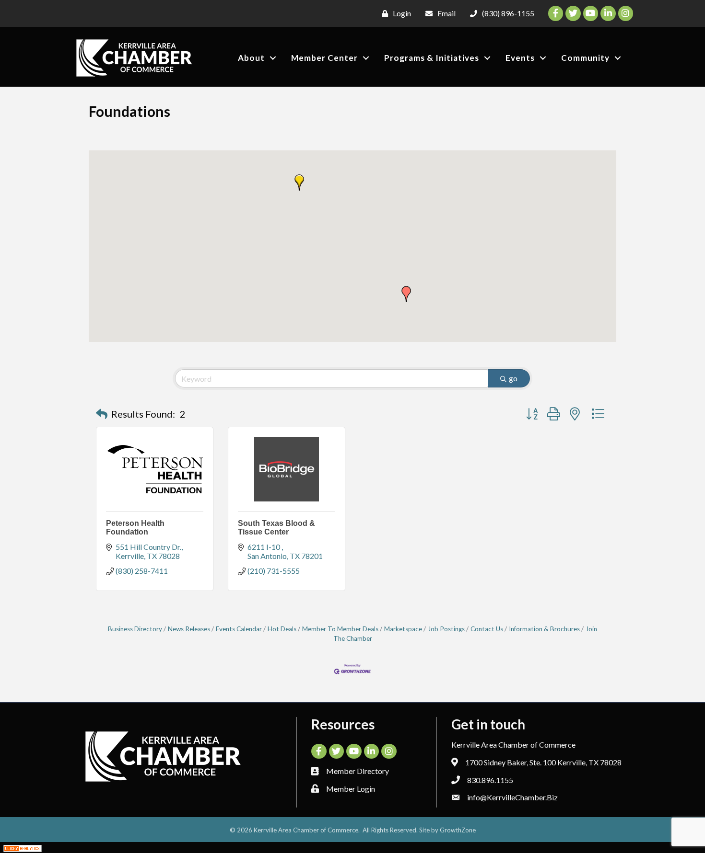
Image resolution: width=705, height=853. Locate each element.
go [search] (513, 378)
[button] (299, 182)
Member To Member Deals (340, 629)
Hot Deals (282, 629)
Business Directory (135, 629)
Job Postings (446, 629)
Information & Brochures (544, 629)
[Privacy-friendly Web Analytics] (22, 847)
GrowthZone (458, 830)
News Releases (189, 629)
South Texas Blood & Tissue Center (276, 527)
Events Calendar (239, 629)
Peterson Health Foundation (135, 527)
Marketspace (403, 629)
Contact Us (486, 629)
